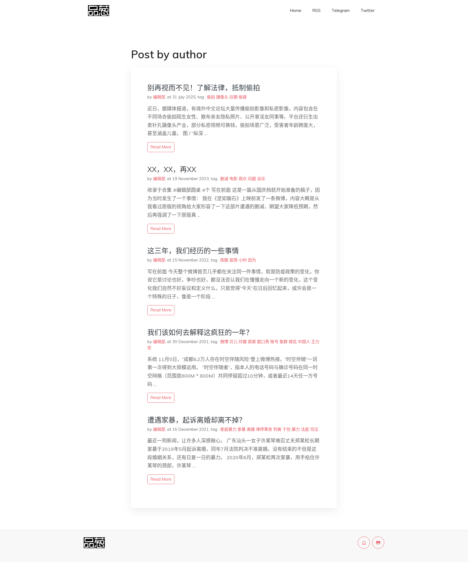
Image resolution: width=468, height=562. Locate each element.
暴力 (296, 429)
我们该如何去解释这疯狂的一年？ (200, 332)
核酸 (224, 260)
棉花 (293, 341)
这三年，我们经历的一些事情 (193, 250)
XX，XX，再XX (171, 169)
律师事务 (264, 429)
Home (295, 10)
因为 (252, 260)
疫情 (233, 260)
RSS (316, 10)
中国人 (304, 341)
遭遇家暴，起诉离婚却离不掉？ (196, 420)
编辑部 (159, 97)
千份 (286, 429)
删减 (224, 178)
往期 (233, 97)
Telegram (341, 10)
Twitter (367, 10)
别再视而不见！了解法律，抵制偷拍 (203, 87)
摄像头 (222, 97)
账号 (274, 341)
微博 (224, 341)
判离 (277, 429)
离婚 (251, 429)
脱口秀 (263, 341)
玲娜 (243, 341)
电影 (233, 178)
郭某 (252, 341)
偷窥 (243, 97)
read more (160, 146)
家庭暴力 (228, 429)
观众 (243, 178)
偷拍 (211, 97)
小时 (243, 260)
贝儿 (233, 341)
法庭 (305, 429)
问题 (252, 178)
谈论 (261, 178)
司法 (314, 429)
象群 (284, 341)
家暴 (242, 429)
